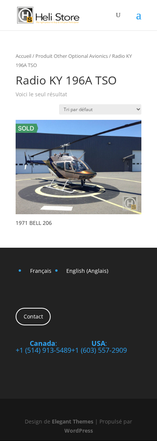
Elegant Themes (72, 421)
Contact (33, 316)
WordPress (78, 430)
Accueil (23, 56)
